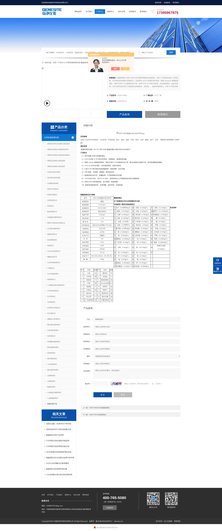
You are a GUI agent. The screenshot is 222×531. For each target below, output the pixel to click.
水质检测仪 (51, 302)
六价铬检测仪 (52, 364)
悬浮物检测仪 (52, 358)
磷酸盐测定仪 (52, 257)
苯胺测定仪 (51, 279)
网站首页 (78, 11)
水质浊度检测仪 (53, 330)
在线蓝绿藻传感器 (53, 172)
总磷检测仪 (51, 381)
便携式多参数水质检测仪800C (58, 149)
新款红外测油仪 (53, 189)
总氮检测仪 (51, 375)
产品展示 (59, 495)
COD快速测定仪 (53, 291)
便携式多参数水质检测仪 (56, 166)
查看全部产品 (52, 404)
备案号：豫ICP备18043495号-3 (100, 521)
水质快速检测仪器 (73, 62)
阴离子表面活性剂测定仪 (56, 223)
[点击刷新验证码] (116, 384)
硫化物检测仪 (52, 240)
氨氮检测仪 (85, 62)
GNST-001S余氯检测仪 (97, 415)
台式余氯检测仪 (53, 274)
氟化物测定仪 (52, 211)
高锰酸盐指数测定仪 (54, 217)
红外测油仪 (51, 296)
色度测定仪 (51, 336)
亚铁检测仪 (51, 353)
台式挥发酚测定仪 (53, 262)
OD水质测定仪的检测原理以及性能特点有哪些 (60, 452)
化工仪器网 (168, 521)
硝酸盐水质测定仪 (53, 319)
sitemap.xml (118, 521)
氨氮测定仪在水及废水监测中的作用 (60, 458)
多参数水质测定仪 (53, 308)
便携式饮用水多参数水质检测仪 (58, 144)
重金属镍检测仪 (53, 347)
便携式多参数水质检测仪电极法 (58, 155)
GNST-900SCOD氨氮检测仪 (99, 408)
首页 (55, 62)
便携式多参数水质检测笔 (56, 161)
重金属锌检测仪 (53, 370)
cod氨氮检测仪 (52, 398)
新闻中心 (110, 11)
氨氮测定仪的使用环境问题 (56, 469)
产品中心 (99, 11)
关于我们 (89, 11)
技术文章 (121, 11)
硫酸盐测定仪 (52, 234)
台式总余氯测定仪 (53, 251)
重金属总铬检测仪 (53, 325)
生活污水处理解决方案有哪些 (57, 463)
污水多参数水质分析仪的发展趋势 (59, 475)
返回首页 (158, 2)
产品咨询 (124, 114)
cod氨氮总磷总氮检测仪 (56, 285)
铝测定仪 (50, 206)
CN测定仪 (50, 268)
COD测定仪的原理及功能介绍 (57, 446)
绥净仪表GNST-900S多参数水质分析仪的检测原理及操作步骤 (60, 429)
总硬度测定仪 (52, 200)
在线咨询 (109, 508)
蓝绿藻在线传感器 (53, 178)
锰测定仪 (50, 245)
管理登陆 (177, 521)
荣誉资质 (85, 495)
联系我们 (176, 2)
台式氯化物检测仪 (53, 228)
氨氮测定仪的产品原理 (55, 435)
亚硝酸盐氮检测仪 (53, 342)
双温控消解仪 (52, 195)
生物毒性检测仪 (53, 183)
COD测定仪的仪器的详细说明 (57, 441)
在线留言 (167, 2)
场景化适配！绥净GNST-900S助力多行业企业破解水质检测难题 (60, 424)
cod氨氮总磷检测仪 (54, 392)
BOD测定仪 (51, 313)
